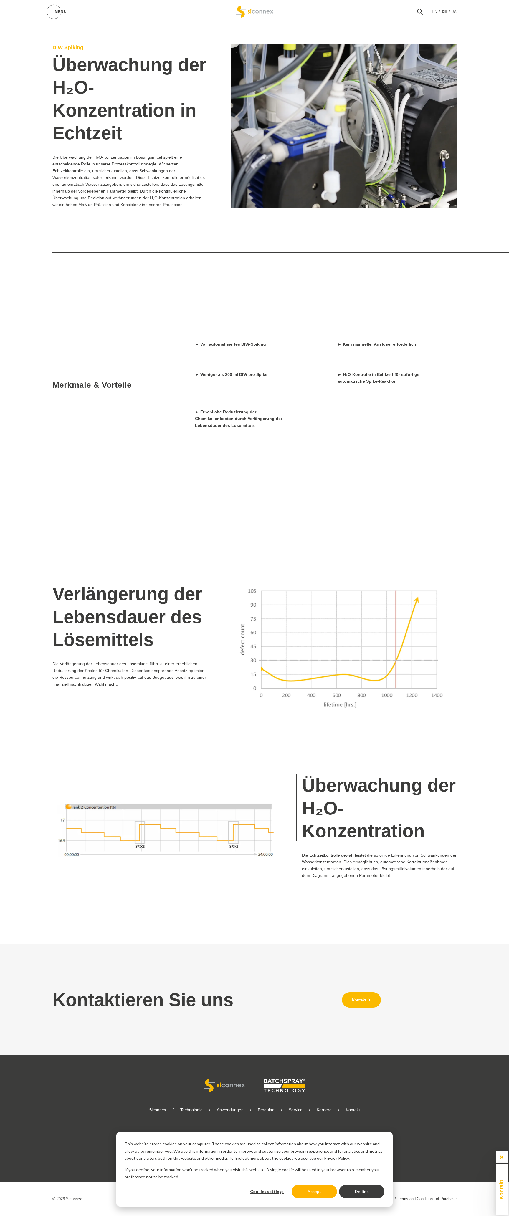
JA (454, 11)
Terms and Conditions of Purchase (427, 1199)
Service (296, 1109)
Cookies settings (267, 1191)
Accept (314, 1191)
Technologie (191, 1109)
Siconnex (157, 1109)
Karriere (324, 1109)
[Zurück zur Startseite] (254, 12)
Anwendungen (230, 1109)
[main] (254, 527)
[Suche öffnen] (420, 11)
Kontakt (353, 1109)
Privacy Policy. (337, 1158)
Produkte (266, 1109)
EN (434, 11)
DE (444, 11)
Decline (362, 1191)
